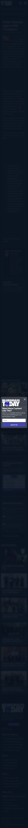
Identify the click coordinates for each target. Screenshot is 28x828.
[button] (25, 399)
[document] (14, 414)
